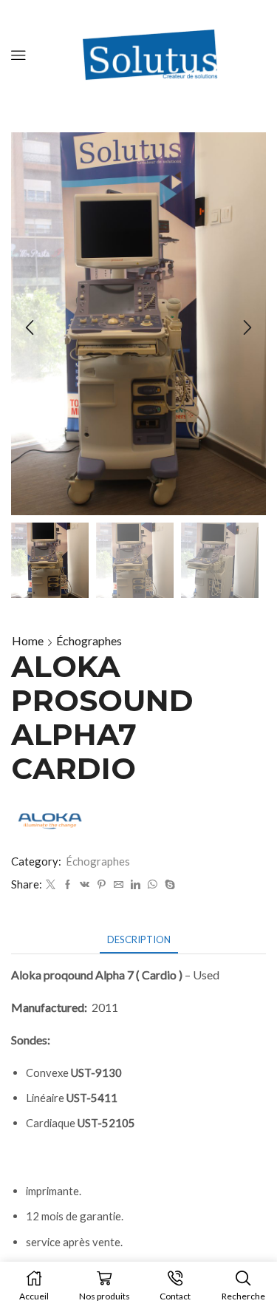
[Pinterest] (101, 885)
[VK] (84, 885)
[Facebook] (67, 885)
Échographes (89, 640)
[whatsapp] (152, 885)
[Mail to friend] (118, 885)
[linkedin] (135, 885)
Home (28, 640)
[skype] (168, 885)
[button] (29, 327)
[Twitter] (50, 885)
